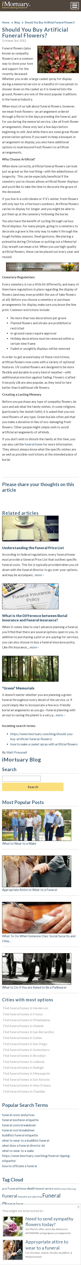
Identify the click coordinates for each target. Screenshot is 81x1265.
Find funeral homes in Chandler (24, 1091)
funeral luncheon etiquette (20, 1120)
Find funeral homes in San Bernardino (28, 1032)
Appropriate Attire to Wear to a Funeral (29, 890)
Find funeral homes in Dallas (22, 1038)
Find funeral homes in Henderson (25, 1008)
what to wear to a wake (18, 1151)
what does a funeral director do (23, 1145)
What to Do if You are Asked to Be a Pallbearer (34, 987)
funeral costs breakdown (19, 1125)
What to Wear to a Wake (19, 843)
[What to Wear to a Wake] (36, 812)
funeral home (34, 444)
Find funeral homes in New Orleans (27, 1085)
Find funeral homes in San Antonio (26, 1079)
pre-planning (35, 1196)
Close (78, 1207)
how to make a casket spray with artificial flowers (44, 744)
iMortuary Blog (21, 759)
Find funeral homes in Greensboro (26, 1050)
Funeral (9, 1196)
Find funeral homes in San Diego (25, 1044)
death (31, 1188)
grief (4, 1188)
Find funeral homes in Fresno (23, 1014)
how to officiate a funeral (19, 1166)
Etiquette (22, 1196)
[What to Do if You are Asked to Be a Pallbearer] (36, 956)
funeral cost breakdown (18, 1130)
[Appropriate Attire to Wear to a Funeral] (36, 858)
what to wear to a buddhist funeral (25, 1140)
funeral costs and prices (18, 1115)
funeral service (44, 1188)
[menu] (75, 5)
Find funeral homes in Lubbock (23, 1062)
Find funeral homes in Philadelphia (26, 1020)
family (57, 1189)
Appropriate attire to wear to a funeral (46, 1244)
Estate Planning (68, 1189)
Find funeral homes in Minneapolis (26, 1073)
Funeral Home (17, 1188)
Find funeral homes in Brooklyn (24, 1055)
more (39, 575)
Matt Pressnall (16, 752)
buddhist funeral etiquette (20, 1135)
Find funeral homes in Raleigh (23, 1067)
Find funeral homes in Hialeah (23, 1026)
